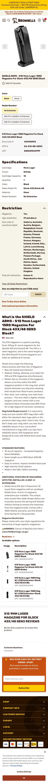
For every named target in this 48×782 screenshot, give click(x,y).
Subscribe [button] (24, 688)
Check (38, 294)
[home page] (24, 21)
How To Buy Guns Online (14, 301)
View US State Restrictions (14, 284)
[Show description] (8, 536)
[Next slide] (43, 46)
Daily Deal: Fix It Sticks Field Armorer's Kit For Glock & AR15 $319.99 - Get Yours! (24, 13)
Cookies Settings (24, 772)
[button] (4, 20)
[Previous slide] (4, 46)
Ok (24, 778)
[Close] (45, 752)
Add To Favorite (13, 83)
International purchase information (20, 306)
